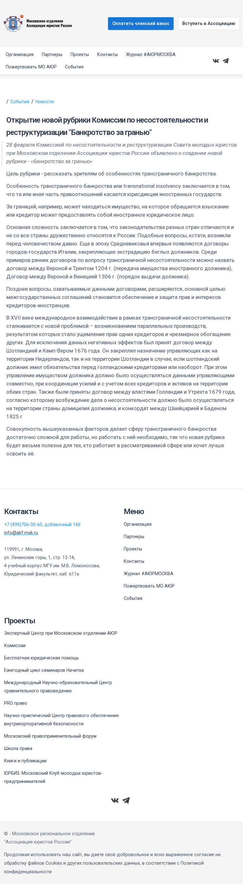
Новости (44, 101)
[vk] (216, 61)
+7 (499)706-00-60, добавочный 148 (42, 524)
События (19, 101)
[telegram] (225, 61)
